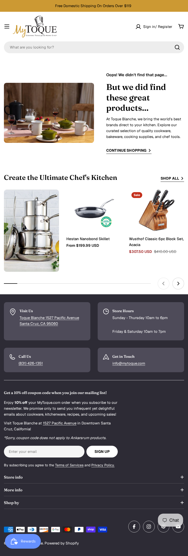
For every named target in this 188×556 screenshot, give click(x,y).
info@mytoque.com (128, 363)
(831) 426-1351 (31, 363)
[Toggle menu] (7, 26)
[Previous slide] (163, 283)
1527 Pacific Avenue (59, 423)
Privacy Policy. (103, 465)
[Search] (177, 47)
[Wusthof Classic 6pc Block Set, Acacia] (156, 210)
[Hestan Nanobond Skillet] (93, 210)
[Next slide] (178, 283)
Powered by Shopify (62, 543)
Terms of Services (69, 465)
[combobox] (94, 47)
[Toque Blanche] (31, 231)
